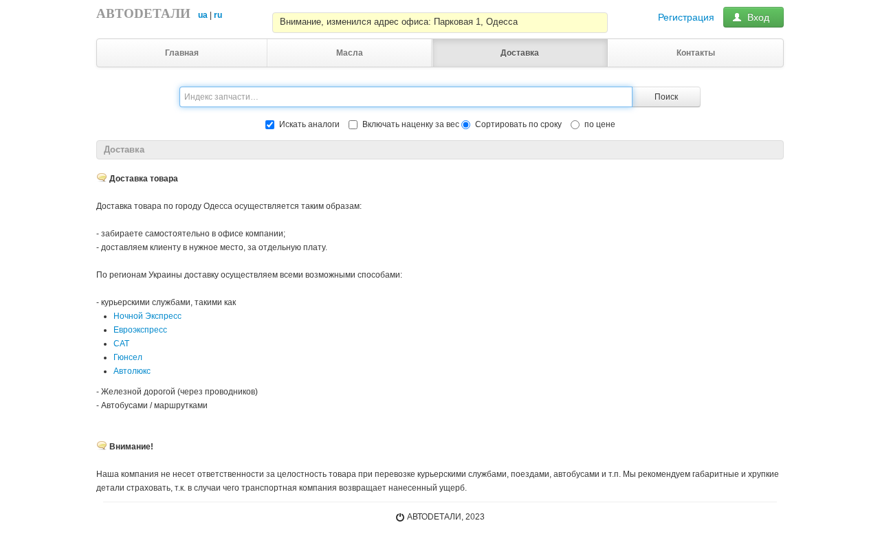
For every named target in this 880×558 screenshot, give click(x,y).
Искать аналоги (309, 124)
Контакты (695, 53)
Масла (349, 53)
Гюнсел (127, 357)
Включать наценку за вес (410, 124)
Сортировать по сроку (518, 124)
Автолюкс (132, 371)
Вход (758, 17)
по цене (599, 124)
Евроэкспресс (140, 330)
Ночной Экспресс (147, 316)
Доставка (519, 53)
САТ (121, 343)
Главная (182, 53)
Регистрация (686, 17)
